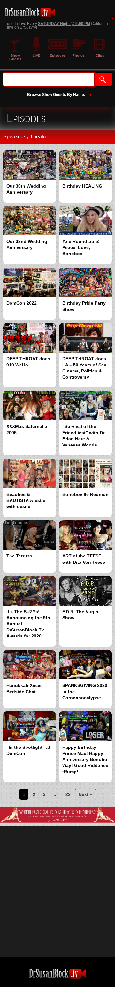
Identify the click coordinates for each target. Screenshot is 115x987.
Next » (85, 794)
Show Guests (15, 57)
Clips (100, 55)
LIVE (36, 55)
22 (68, 794)
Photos (79, 55)
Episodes (57, 55)
